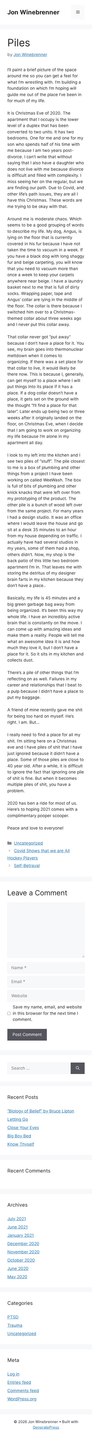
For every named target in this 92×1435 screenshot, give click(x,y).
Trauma (14, 1325)
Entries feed (19, 1382)
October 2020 (21, 1260)
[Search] (78, 1068)
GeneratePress (46, 1427)
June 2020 (17, 1268)
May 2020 (17, 1276)
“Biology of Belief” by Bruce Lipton (40, 1111)
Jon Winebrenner (33, 12)
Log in (13, 1374)
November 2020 (23, 1252)
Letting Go (17, 1119)
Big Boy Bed (19, 1135)
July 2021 (16, 1218)
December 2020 (23, 1243)
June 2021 (17, 1227)
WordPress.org (21, 1398)
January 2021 (20, 1235)
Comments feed (23, 1390)
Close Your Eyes (23, 1127)
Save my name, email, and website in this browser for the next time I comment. (47, 1013)
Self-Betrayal (27, 865)
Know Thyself (20, 1144)
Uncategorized (28, 843)
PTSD (12, 1317)
